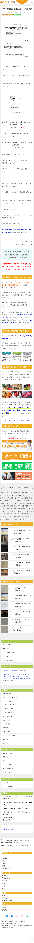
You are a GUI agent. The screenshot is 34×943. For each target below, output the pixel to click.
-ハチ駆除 (3, 885)
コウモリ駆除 (6, 731)
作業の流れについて (8, 757)
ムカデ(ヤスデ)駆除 (8, 716)
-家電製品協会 (4, 909)
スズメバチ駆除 (9, 708)
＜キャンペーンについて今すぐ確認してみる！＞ (17, 420)
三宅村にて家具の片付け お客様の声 (9, 487)
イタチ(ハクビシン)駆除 (9, 735)
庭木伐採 (5, 739)
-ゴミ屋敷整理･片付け (6, 878)
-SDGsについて (4, 907)
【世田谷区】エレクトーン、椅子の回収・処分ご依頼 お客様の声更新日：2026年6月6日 (20, 613)
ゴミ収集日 (6, 782)
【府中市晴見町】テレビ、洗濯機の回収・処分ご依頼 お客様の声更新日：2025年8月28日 (20, 548)
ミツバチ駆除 (8, 712)
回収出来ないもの (9, 772)
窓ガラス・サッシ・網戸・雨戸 (10, 678)
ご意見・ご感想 (4, 863)
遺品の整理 (7, 232)
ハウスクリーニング (10, 670)
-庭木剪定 (3, 888)
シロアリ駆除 (6, 720)
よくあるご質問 (7, 764)
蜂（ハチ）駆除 (7, 701)
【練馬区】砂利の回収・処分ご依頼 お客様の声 (16, 808)
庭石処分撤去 (17, 14)
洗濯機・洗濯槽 (24, 678)
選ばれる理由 (4, 858)
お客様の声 (4, 14)
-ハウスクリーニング (5, 882)
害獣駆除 (5, 727)
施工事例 (3, 861)
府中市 (10, 14)
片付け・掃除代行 (7, 644)
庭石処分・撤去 (7, 693)
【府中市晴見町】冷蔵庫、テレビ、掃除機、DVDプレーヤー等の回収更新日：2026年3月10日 (19, 540)
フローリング (5, 674)
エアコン (13, 674)
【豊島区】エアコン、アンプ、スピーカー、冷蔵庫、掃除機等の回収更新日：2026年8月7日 (20, 589)
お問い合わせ (4, 866)
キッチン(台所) (20, 674)
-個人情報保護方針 (5, 898)
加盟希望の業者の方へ (8, 829)
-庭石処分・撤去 (5, 880)
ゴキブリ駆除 (6, 724)
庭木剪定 (5, 743)
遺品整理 (5, 656)
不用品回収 (6, 648)
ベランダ (27, 676)
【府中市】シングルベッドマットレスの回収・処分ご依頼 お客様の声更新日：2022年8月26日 (20, 572)
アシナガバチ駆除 (9, 705)
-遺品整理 (3, 877)
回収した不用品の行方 (9, 768)
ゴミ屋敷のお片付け (8, 229)
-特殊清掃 (3, 883)
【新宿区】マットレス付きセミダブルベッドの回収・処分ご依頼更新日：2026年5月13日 (20, 629)
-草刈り (3, 890)
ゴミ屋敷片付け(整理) (8, 652)
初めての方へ (4, 857)
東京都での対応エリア (9, 753)
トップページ (4, 855)
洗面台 (17, 676)
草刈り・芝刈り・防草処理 (10, 697)
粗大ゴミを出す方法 (8, 786)
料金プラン (6, 760)
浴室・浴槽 (11, 676)
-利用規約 (3, 897)
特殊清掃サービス (7, 660)
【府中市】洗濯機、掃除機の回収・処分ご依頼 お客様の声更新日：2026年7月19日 (20, 532)
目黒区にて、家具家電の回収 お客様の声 (25, 487)
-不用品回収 (4, 875)
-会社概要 (3, 895)
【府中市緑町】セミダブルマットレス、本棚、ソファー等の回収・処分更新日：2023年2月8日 (20, 564)
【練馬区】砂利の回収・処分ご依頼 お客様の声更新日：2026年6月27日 (20, 605)
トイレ (22, 676)
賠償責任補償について (6, 868)
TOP (17, 841)
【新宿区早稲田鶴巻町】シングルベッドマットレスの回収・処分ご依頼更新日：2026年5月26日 (20, 621)
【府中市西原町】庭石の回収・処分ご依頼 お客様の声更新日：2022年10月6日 (20, 556)
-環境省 (3, 906)
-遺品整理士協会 (5, 910)
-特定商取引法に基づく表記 (7, 900)
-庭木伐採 (3, 886)
